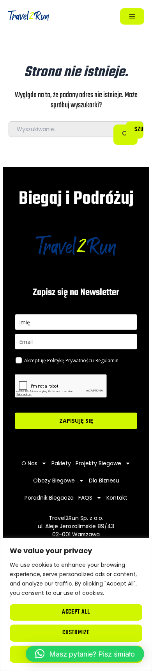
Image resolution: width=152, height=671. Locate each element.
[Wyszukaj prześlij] (125, 135)
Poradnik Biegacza (49, 498)
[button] (85, 654)
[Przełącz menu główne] (132, 16)
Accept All (76, 612)
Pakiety (61, 463)
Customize (75, 633)
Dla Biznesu (104, 480)
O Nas (29, 463)
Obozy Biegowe (54, 480)
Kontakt (116, 498)
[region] (76, 604)
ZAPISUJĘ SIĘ (76, 420)
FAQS (85, 498)
